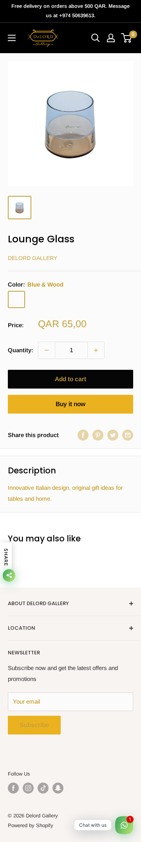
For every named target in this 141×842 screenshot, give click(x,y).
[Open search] (95, 38)
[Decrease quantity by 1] (46, 350)
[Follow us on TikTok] (43, 788)
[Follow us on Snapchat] (57, 788)
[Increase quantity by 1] (96, 350)
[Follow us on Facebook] (13, 788)
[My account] (111, 38)
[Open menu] (12, 38)
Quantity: (20, 350)
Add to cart (70, 379)
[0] (127, 38)
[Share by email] (127, 435)
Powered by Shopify (30, 825)
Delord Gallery (32, 258)
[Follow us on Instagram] (28, 788)
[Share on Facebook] (83, 435)
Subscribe (34, 725)
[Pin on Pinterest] (97, 435)
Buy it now (70, 404)
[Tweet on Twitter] (112, 435)
